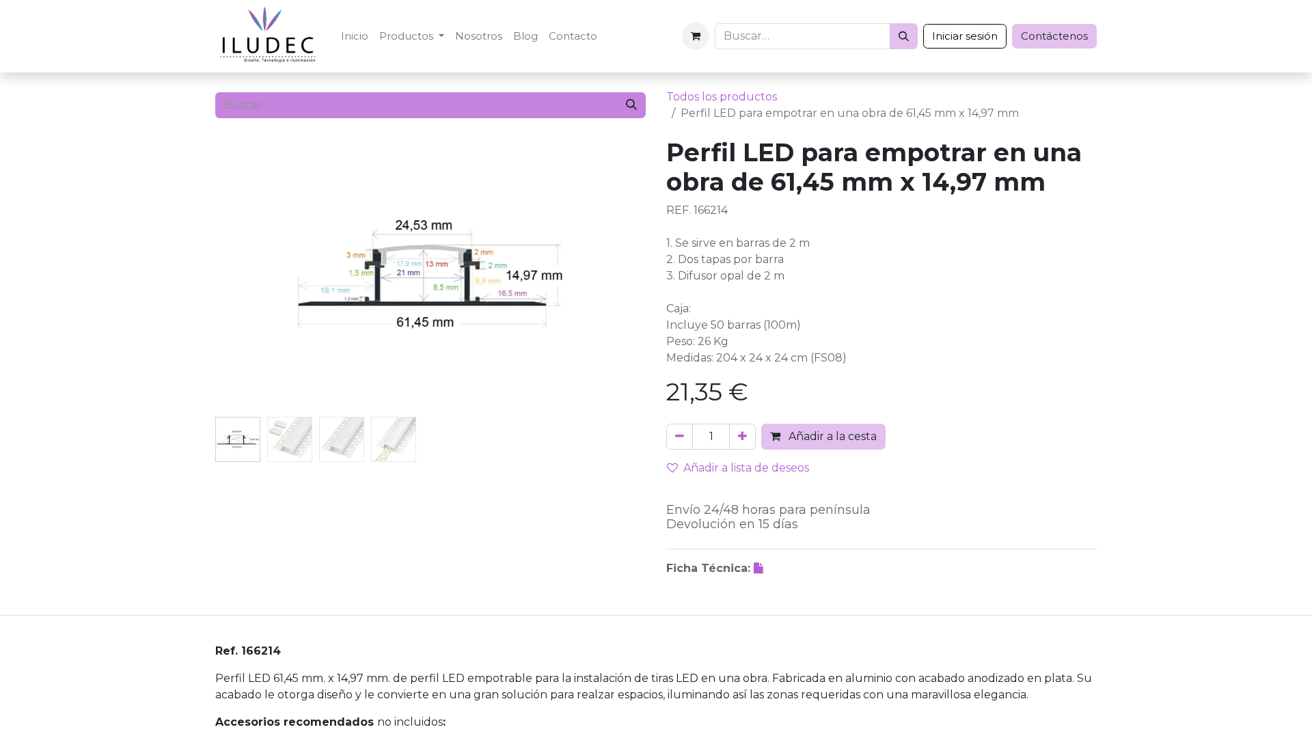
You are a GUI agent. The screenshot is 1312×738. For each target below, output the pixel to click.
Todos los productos (721, 96)
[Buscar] (904, 36)
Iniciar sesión (965, 35)
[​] (760, 568)
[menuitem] (355, 36)
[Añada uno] (742, 437)
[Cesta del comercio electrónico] (695, 36)
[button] (247, 274)
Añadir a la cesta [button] (831, 436)
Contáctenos (1054, 35)
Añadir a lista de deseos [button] (746, 467)
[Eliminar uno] (679, 437)
